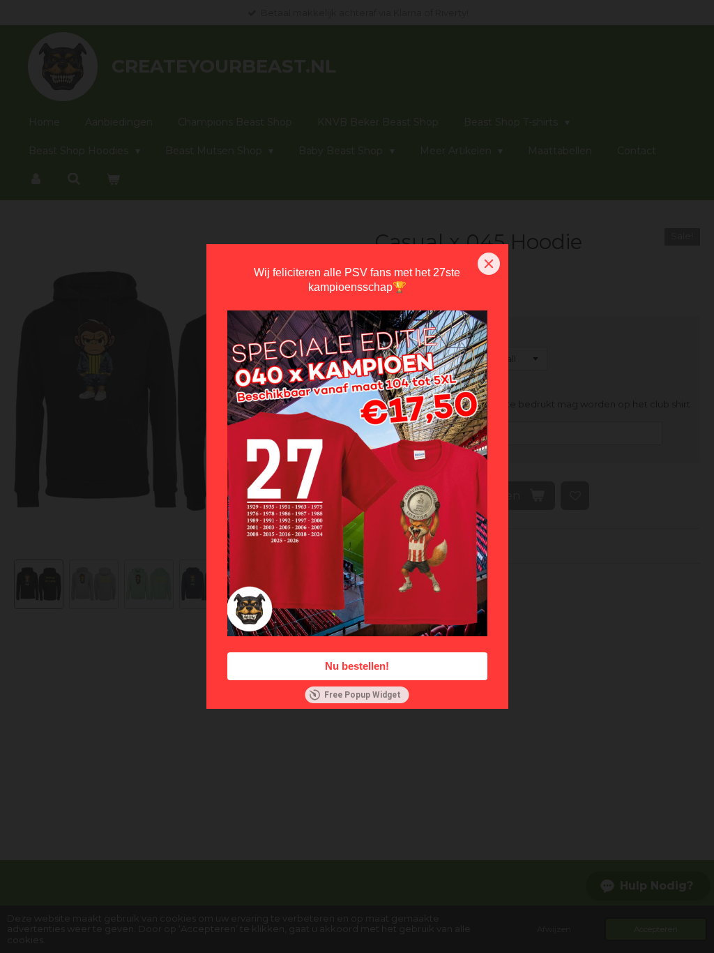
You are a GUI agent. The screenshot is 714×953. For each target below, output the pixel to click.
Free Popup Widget (362, 695)
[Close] (489, 264)
